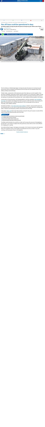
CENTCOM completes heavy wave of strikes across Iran (11, 120)
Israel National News (4, 22)
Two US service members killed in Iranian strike (10, 118)
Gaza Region (16, 31)
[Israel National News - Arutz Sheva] (23, 0)
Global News (10, 22)
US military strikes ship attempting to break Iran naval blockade (13, 116)
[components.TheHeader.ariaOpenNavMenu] (7, 0)
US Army (3, 31)
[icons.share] (43, 1)
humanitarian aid (9, 31)
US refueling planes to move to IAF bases (9, 117)
